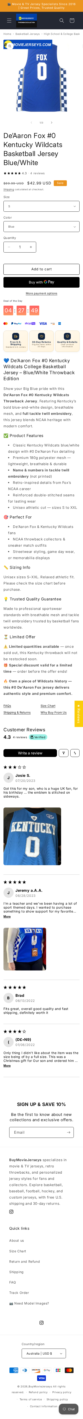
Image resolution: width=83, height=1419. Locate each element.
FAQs (7, 706)
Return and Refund (24, 1261)
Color (7, 217)
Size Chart (48, 706)
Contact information (44, 1406)
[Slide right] (52, 122)
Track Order (19, 1293)
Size (6, 197)
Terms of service (31, 1399)
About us (16, 1240)
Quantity (9, 238)
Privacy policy (61, 1392)
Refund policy (38, 1392)
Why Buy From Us (54, 712)
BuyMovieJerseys (40, 1386)
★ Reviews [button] (79, 713)
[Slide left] (31, 122)
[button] (9, 20)
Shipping (8, 189)
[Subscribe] (68, 1132)
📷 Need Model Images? (29, 1303)
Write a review (30, 753)
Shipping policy (57, 1399)
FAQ (12, 1282)
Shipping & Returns (17, 712)
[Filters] (63, 753)
